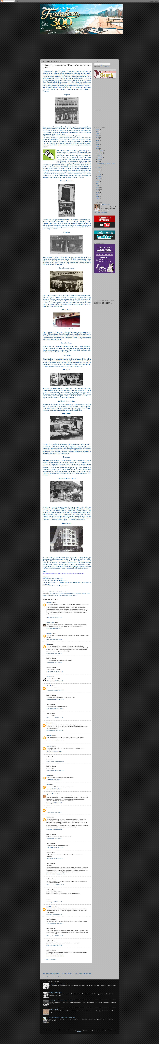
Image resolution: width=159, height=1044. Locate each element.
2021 (97, 140)
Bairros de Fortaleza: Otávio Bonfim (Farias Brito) (62, 1017)
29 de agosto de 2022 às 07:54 (54, 858)
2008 (97, 198)
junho (99, 167)
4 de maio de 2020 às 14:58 (53, 789)
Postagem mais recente (51, 973)
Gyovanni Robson (51, 794)
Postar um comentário (50, 959)
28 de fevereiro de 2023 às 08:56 (55, 884)
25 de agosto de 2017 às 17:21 (54, 671)
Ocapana (67, 94)
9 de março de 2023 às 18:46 (54, 902)
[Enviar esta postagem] (65, 591)
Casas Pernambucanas (66, 268)
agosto (99, 159)
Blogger (79, 1031)
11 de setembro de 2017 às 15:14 (55, 708)
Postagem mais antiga (83, 973)
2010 (97, 194)
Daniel (48, 817)
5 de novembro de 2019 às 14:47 (55, 761)
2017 (97, 148)
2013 (97, 187)
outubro (100, 155)
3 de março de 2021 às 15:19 (54, 802)
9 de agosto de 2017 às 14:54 (54, 662)
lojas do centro (63, 595)
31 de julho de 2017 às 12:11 (54, 639)
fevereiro (100, 176)
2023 (97, 135)
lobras (50, 595)
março (99, 174)
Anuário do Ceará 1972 (50, 579)
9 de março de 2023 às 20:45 (54, 914)
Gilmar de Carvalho (49, 582)
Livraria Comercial (66, 181)
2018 (97, 146)
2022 (97, 138)
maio (99, 169)
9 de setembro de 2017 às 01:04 (55, 699)
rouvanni (75, 595)
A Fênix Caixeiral (53, 1009)
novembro (100, 153)
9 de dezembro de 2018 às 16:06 (55, 741)
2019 (97, 144)
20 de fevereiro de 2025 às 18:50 (55, 956)
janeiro (99, 178)
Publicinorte (68, 138)
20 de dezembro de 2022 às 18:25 (55, 874)
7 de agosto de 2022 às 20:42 (54, 838)
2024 (97, 133)
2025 (97, 131)
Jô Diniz (48, 676)
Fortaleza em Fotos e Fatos (58, 7)
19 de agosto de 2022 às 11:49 (54, 847)
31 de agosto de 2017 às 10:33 (54, 681)
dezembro (100, 150)
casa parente (59, 593)
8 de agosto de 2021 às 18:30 (54, 812)
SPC (65, 159)
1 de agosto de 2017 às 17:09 (54, 653)
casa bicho (52, 593)
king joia (84, 593)
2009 (97, 196)
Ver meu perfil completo (100, 212)
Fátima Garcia (50, 622)
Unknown (49, 602)
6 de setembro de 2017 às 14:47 (55, 690)
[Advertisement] (79, 46)
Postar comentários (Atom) (54, 977)
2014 (97, 185)
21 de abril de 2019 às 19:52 (54, 752)
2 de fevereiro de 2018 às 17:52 (54, 730)
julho (99, 161)
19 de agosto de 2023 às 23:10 (54, 935)
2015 (97, 183)
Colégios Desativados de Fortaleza (58, 984)
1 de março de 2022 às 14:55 (54, 829)
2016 (97, 181)
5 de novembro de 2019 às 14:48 (55, 770)
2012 (97, 190)
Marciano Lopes (48, 580)
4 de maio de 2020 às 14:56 (53, 779)
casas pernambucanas (69, 593)
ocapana (69, 595)
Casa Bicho (67, 355)
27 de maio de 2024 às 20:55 (54, 945)
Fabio (48, 775)
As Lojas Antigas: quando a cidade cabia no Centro (62, 1000)
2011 (97, 192)
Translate (106, 66)
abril (99, 172)
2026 (97, 129)
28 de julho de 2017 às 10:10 (54, 628)
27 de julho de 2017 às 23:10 (54, 617)
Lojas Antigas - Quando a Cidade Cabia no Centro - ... (106, 164)
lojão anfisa (55, 595)
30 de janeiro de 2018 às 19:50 (54, 718)
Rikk (47, 644)
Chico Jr (48, 686)
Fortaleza (78, 593)
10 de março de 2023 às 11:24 (54, 923)
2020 (97, 142)
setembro (100, 157)
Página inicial (67, 973)
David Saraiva (50, 907)
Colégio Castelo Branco (55, 992)
